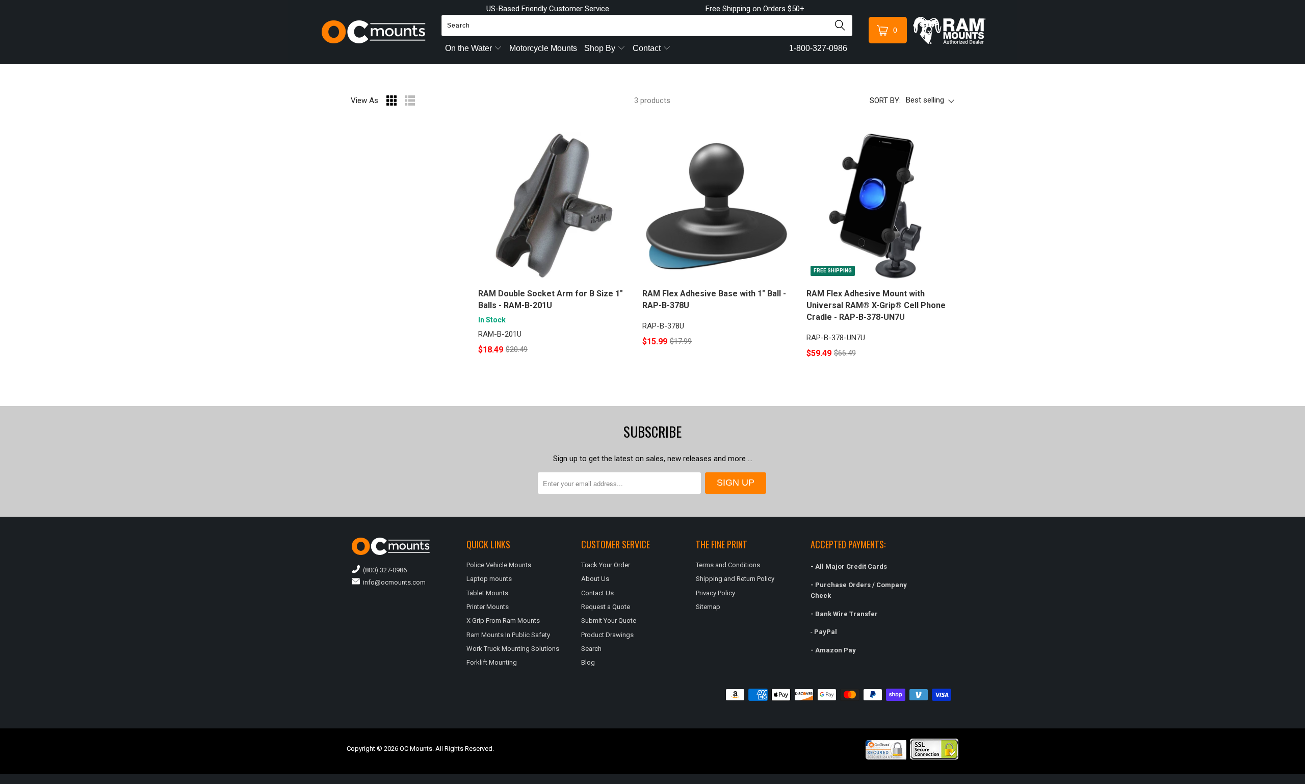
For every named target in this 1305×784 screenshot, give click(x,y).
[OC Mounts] (374, 31)
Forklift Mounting (491, 662)
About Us (595, 579)
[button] (1304, 779)
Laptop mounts (489, 579)
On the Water (469, 48)
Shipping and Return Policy (735, 579)
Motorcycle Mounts (543, 48)
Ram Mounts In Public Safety (508, 635)
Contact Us (597, 593)
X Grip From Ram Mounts (503, 620)
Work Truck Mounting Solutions (512, 648)
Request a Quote (605, 607)
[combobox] (646, 25)
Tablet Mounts (487, 593)
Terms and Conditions (728, 565)
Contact (648, 48)
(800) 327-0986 (383, 570)
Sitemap (708, 607)
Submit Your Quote (608, 620)
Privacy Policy (715, 593)
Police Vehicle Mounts (498, 565)
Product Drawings (607, 635)
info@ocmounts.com (393, 582)
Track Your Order (605, 565)
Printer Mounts (487, 607)
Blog (588, 662)
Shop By (600, 48)
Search (591, 648)
